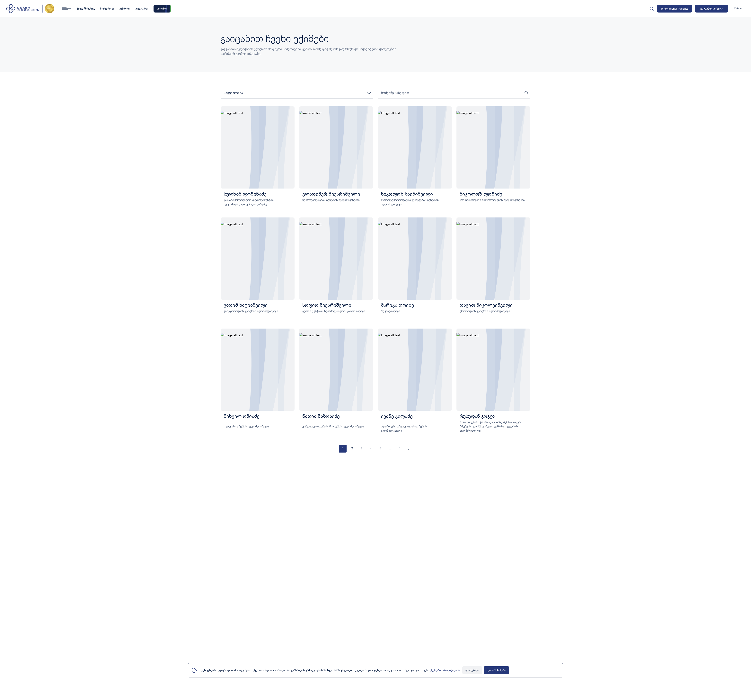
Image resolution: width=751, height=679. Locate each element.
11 (399, 448)
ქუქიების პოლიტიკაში (445, 670)
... (389, 448)
